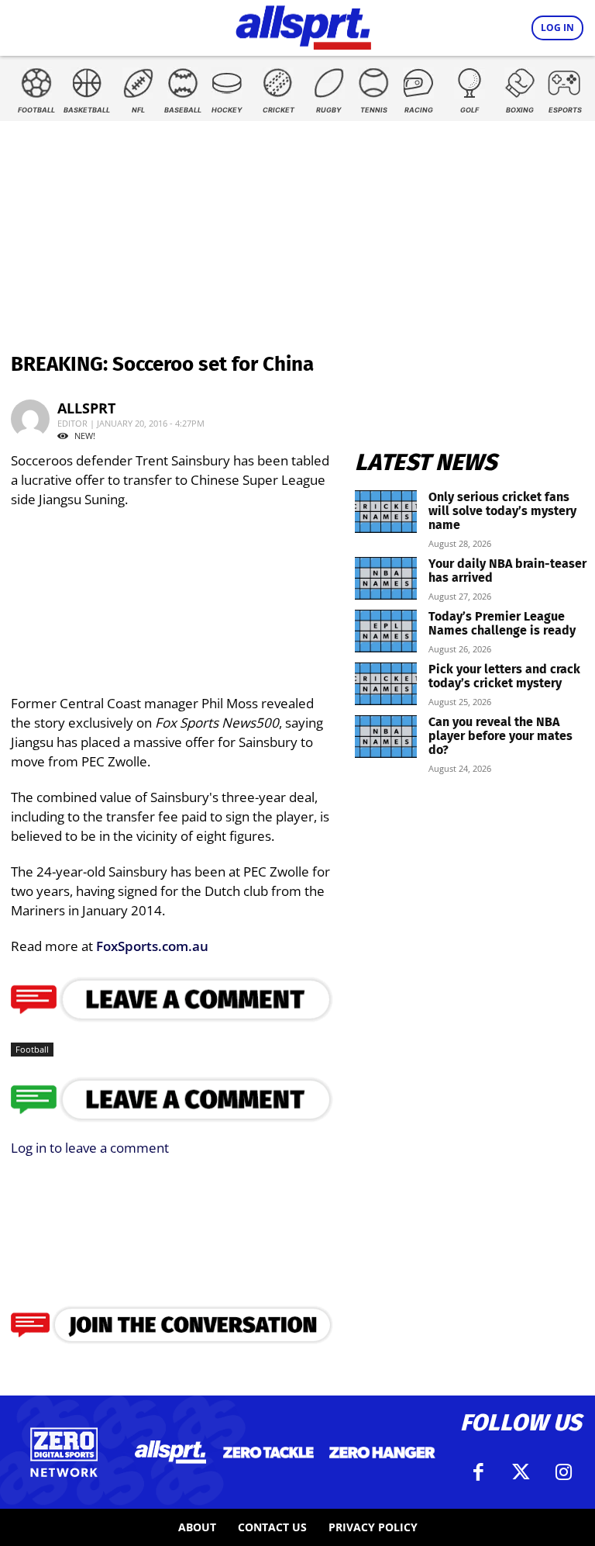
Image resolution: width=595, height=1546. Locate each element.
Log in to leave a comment (90, 1148)
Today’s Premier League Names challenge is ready (502, 623)
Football (32, 1049)
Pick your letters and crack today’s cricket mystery (504, 676)
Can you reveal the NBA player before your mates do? (500, 735)
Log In (557, 27)
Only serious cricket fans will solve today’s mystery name (502, 510)
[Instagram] (563, 1472)
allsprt (86, 408)
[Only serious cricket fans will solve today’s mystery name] (386, 511)
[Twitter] (520, 1472)
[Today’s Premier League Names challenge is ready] (386, 631)
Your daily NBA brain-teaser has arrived (507, 570)
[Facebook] (478, 1472)
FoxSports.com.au (150, 946)
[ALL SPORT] (303, 25)
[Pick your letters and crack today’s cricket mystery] (386, 683)
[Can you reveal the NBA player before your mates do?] (386, 736)
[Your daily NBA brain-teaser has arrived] (386, 578)
